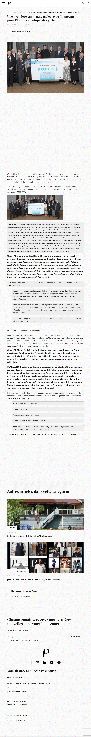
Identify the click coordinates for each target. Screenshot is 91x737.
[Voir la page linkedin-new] (44, 662)
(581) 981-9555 (12, 687)
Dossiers (22, 12)
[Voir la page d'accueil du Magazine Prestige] (45, 653)
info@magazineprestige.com (17, 691)
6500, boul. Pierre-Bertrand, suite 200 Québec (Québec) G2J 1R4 (28, 683)
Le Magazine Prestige (16, 701)
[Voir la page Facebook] (31, 662)
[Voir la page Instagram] (51, 662)
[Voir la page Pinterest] (37, 662)
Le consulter (11, 705)
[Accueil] (9, 3)
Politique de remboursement (17, 720)
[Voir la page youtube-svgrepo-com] (59, 662)
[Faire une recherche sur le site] (88, 3)
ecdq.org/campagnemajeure (65, 434)
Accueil (14, 12)
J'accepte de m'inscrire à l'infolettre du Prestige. (24, 640)
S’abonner (23, 705)
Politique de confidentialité (17, 716)
